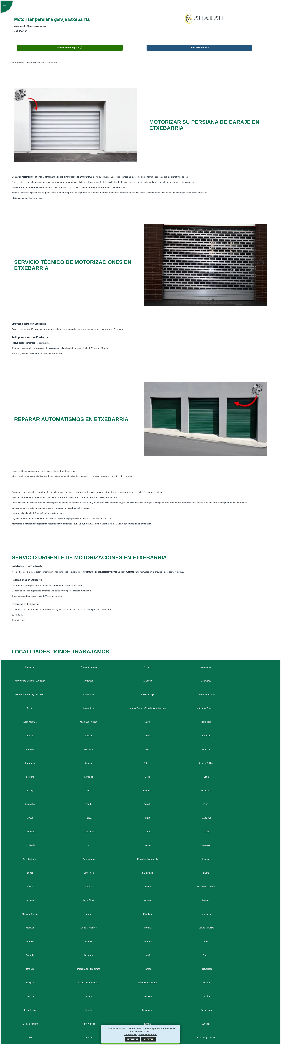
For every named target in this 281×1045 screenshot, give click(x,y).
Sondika (30, 996)
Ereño (206, 804)
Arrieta (30, 708)
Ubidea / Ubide (30, 1010)
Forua (89, 818)
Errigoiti (30, 982)
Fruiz (147, 818)
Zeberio (147, 763)
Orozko (206, 955)
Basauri (88, 735)
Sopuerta (147, 996)
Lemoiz (147, 886)
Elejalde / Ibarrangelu (147, 859)
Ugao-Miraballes (89, 928)
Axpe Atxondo (30, 722)
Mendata (147, 914)
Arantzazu (206, 681)
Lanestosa (89, 873)
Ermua (30, 818)
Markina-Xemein (30, 914)
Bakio (147, 722)
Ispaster (206, 859)
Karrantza (30, 763)
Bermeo (30, 749)
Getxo (147, 845)
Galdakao (206, 818)
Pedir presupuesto (199, 47)
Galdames (30, 831)
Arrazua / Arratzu (206, 694)
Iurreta (147, 1024)
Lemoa (88, 886)
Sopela (88, 996)
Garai (147, 831)
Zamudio (89, 1037)
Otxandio (30, 955)
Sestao (206, 982)
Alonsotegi (206, 667)
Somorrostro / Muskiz (88, 982)
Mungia (88, 941)
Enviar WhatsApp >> (68, 47)
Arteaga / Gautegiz (206, 708)
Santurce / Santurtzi (147, 982)
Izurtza (30, 873)
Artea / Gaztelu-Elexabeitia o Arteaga (147, 708)
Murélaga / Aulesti (88, 722)
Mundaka (29, 941)
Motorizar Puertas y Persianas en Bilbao (38, 62)
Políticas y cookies (206, 1037)
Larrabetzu (147, 873)
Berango (206, 735)
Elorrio (89, 804)
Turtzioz (206, 996)
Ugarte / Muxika (206, 928)
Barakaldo (206, 722)
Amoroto (89, 681)
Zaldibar (206, 1024)
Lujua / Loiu (88, 900)
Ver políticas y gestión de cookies (140, 1034)
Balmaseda (206, 1010)
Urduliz (88, 1010)
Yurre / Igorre (88, 1024)
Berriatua (88, 749)
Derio (147, 777)
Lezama (30, 900)
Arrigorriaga (88, 708)
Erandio (147, 804)
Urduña (147, 955)
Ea (88, 790)
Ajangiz (147, 667)
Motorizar (30, 667)
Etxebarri (147, 790)
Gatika (206, 831)
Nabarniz (206, 941)
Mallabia (147, 900)
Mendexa (206, 914)
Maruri (89, 914)
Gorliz (89, 845)
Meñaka (30, 928)
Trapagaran (147, 1010)
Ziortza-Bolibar (206, 763)
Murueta (147, 941)
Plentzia (147, 969)
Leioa (30, 886)
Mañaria (206, 900)
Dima (206, 777)
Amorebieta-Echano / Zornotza (30, 681)
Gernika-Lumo (30, 859)
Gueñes (206, 845)
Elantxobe (30, 804)
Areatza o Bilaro (30, 1024)
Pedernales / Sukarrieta (88, 969)
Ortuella (30, 969)
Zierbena (30, 777)
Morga (147, 928)
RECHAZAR (133, 1039)
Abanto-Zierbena (89, 667)
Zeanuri (88, 763)
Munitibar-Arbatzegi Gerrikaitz (29, 694)
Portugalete (206, 969)
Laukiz (206, 873)
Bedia (147, 735)
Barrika (29, 735)
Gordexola (30, 845)
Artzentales (88, 694)
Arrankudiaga (147, 694)
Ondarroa (88, 955)
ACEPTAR (148, 1039)
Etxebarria (206, 790)
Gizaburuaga (88, 859)
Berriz (147, 749)
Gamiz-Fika (88, 831)
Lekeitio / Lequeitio (206, 886)
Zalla (30, 1037)
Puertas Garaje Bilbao (18, 62)
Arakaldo (147, 681)
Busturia (206, 749)
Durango (30, 790)
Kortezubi (88, 777)
